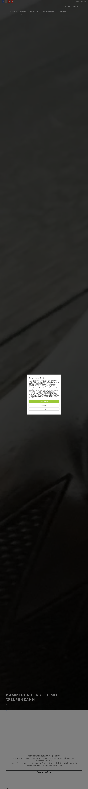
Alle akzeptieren (44, 401)
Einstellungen (44, 409)
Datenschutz (41, 412)
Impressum (47, 412)
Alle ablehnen (44, 405)
